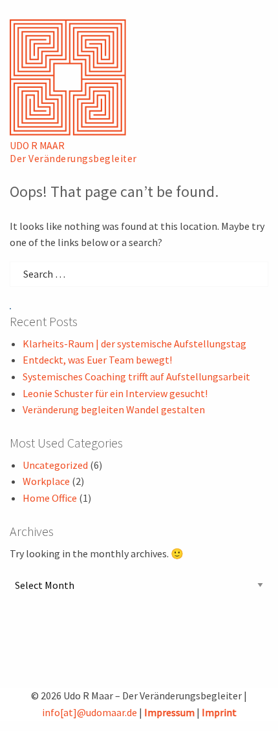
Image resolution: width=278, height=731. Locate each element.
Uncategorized (55, 464)
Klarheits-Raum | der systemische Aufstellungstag (134, 343)
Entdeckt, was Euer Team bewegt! (97, 359)
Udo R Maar (37, 145)
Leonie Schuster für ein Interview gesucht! (115, 393)
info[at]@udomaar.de (89, 712)
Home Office (50, 497)
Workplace (46, 481)
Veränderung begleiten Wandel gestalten (114, 409)
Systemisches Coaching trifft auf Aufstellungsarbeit (136, 376)
